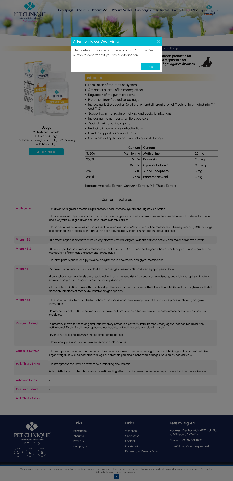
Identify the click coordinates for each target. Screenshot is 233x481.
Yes (150, 66)
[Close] (158, 41)
